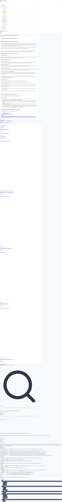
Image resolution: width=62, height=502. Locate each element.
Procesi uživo (4, 14)
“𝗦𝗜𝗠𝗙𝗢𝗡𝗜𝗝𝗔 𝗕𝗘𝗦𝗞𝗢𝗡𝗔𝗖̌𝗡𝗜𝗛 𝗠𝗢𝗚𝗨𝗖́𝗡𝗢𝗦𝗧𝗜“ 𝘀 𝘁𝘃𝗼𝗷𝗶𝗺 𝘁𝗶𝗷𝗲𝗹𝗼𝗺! (10, 116)
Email (1, 413)
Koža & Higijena (4, 23)
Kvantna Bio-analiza (5, 24)
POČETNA (3, 5)
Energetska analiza (5, 16)
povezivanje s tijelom (17, 117)
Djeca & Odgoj (4, 11)
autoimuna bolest (21, 116)
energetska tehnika (28, 116)
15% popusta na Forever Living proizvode (17, 433)
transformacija (30, 117)
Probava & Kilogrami (5, 21)
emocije (25, 116)
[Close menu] (0, 479)
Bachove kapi (4, 15)
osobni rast (13, 117)
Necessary (2, 447)
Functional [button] (1, 456)
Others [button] (1, 475)
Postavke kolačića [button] (2, 438)
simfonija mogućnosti (25, 117)
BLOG (2, 481)
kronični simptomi (9, 117)
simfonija (21, 117)
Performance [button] (1, 461)
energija (4, 117)
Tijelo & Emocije (5, 8)
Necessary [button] (1, 446)
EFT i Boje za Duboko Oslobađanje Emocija (5, 122)
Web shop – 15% (5, 26)
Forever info (4, 28)
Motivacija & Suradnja (5, 497)
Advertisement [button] (2, 468)
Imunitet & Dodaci (5, 22)
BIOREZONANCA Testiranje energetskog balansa (6, 120)
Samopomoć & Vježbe (5, 17)
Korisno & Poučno (5, 10)
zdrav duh (33, 117)
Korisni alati (4, 29)
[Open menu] (1, 33)
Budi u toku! (2, 414)
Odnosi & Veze (4, 9)
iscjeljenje (6, 117)
